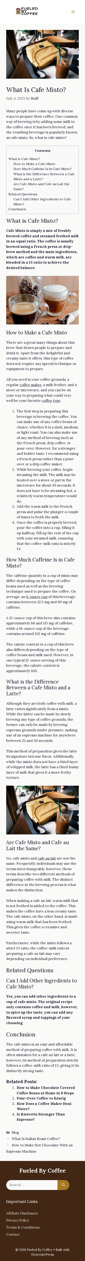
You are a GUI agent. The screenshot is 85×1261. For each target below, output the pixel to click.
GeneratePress (42, 1254)
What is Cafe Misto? (24, 159)
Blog (15, 1132)
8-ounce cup (36, 596)
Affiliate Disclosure (22, 1213)
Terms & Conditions (23, 1227)
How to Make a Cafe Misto (34, 164)
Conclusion (17, 209)
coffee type (51, 400)
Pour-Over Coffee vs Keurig (41, 1098)
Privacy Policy (17, 1220)
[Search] (63, 1185)
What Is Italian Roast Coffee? (36, 1138)
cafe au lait (47, 858)
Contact (13, 1234)
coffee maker (30, 385)
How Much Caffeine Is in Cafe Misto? (42, 169)
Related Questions (22, 194)
